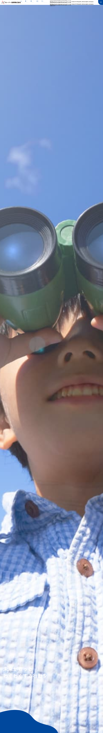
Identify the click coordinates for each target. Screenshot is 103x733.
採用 (52, 5)
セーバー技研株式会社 (11, 2)
